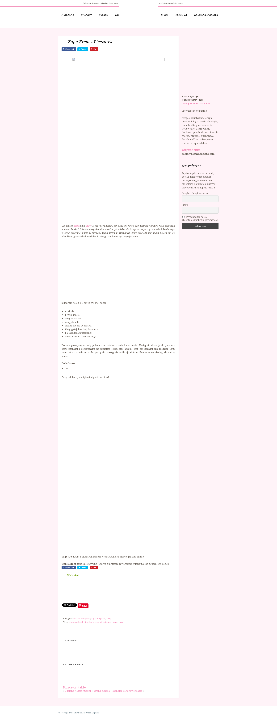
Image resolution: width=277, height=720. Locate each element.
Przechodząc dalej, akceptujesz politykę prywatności (200, 218)
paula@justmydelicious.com (171, 3)
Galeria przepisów (81, 618)
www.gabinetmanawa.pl (196, 103)
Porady (103, 14)
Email (185, 204)
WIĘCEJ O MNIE (191, 150)
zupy (88, 225)
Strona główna (102, 690)
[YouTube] (194, 2)
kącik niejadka (85, 622)
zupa (115, 622)
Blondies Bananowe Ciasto (127, 690)
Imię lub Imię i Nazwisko (195, 193)
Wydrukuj (73, 575)
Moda (164, 14)
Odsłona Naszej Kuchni (78, 690)
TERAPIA (181, 14)
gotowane (72, 622)
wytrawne (107, 622)
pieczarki (97, 622)
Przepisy (86, 14)
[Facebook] (186, 2)
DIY (117, 14)
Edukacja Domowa (206, 14)
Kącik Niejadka (98, 618)
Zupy (108, 618)
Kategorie (68, 14)
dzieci (77, 225)
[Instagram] (190, 2)
